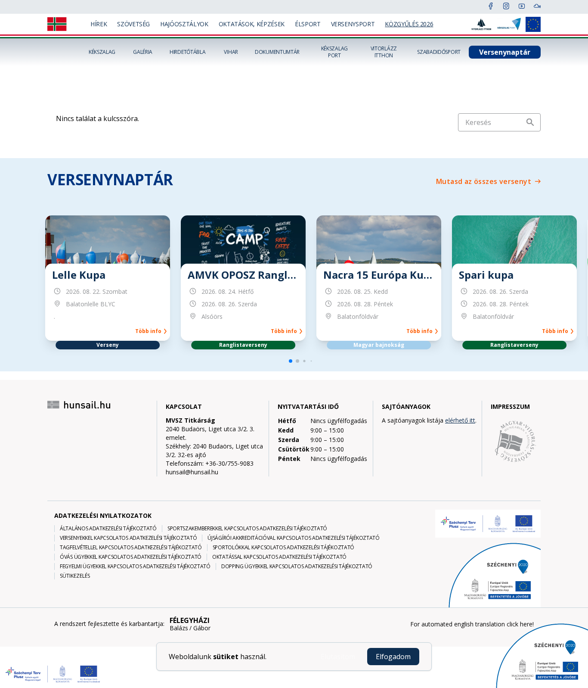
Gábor (201, 628)
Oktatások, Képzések (252, 24)
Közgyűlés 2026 (409, 24)
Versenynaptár (504, 52)
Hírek (98, 24)
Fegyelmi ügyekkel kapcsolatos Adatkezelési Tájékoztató (135, 566)
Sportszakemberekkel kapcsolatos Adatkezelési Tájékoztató (247, 528)
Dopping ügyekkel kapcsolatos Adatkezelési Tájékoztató (296, 566)
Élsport (308, 24)
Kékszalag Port (334, 52)
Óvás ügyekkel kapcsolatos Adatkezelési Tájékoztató (130, 557)
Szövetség (133, 24)
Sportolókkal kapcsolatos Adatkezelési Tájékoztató (283, 547)
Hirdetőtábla (187, 52)
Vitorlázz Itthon (384, 52)
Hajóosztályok (184, 24)
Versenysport (353, 24)
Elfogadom (393, 656)
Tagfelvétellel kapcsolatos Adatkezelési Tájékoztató (131, 547)
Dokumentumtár (277, 52)
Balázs (179, 628)
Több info (149, 331)
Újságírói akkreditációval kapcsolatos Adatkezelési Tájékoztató (293, 538)
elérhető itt (460, 420)
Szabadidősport (439, 52)
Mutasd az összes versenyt (483, 181)
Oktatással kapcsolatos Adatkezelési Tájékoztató (279, 557)
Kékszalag (102, 52)
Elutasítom (338, 656)
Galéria (142, 52)
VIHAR (231, 52)
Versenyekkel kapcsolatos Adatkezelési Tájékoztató (128, 538)
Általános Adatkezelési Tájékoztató (108, 528)
